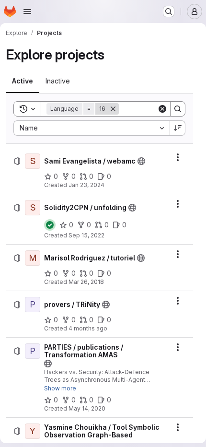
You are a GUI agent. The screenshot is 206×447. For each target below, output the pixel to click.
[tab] (22, 81)
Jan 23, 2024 (86, 184)
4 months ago (88, 328)
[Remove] (113, 109)
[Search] (177, 109)
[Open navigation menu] (27, 11)
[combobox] (91, 128)
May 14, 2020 (87, 408)
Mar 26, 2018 (86, 281)
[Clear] (162, 109)
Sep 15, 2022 (86, 235)
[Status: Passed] (50, 225)
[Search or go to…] (168, 11)
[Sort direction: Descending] (177, 128)
